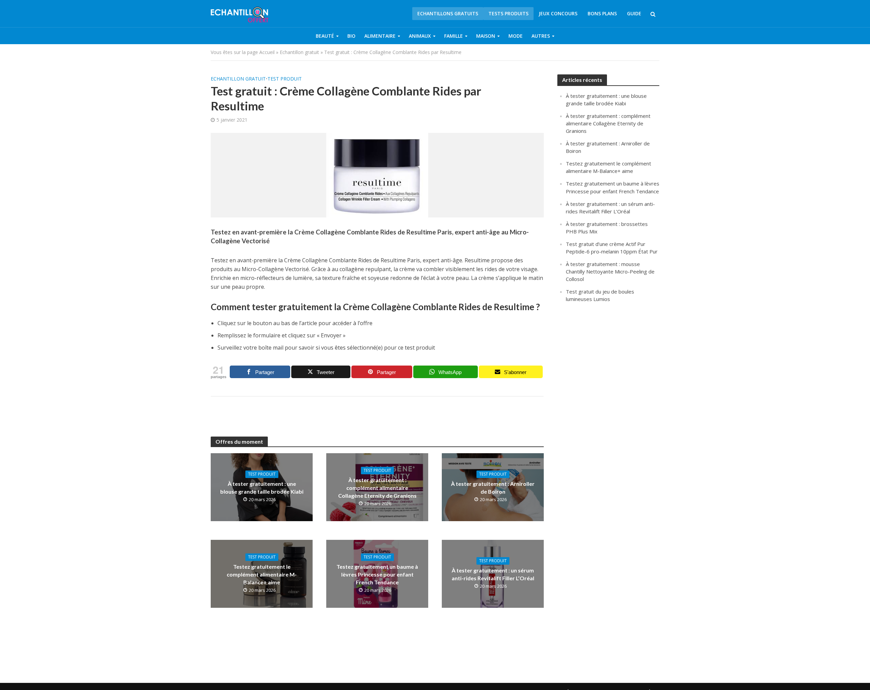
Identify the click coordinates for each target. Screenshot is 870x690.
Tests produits (508, 13)
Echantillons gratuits (447, 13)
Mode (515, 36)
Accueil (267, 52)
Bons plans (602, 13)
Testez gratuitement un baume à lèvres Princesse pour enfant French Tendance (377, 574)
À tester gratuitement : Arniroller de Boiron (493, 487)
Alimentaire (380, 36)
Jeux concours (558, 13)
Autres (541, 36)
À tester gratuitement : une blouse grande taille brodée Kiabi (261, 487)
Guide (634, 13)
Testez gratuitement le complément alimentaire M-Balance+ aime (262, 574)
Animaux (420, 36)
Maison (485, 36)
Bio (351, 36)
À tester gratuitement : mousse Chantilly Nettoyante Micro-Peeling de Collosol (610, 271)
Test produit (284, 78)
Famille (453, 36)
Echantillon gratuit (299, 52)
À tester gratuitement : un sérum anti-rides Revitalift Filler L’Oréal (493, 574)
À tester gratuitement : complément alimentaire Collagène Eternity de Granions (377, 488)
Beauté (325, 36)
